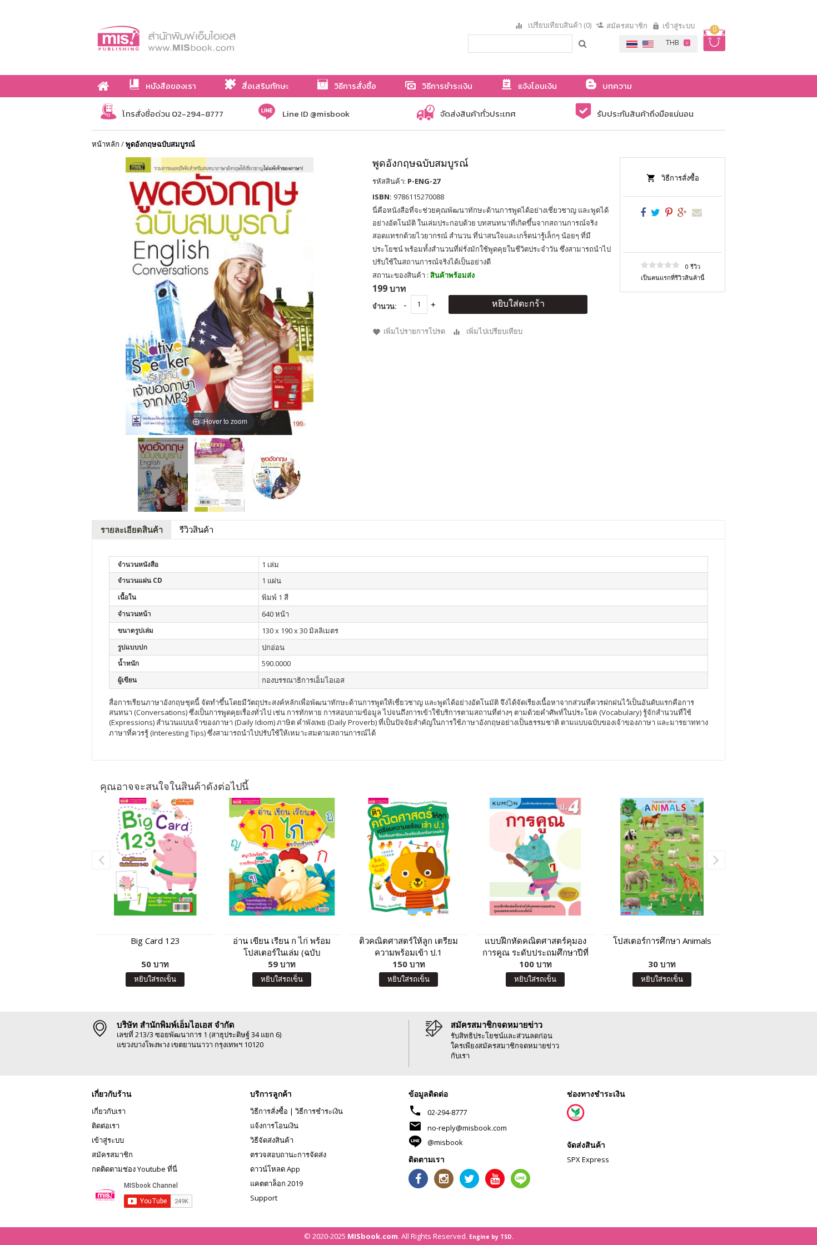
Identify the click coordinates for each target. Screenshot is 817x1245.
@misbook (445, 1142)
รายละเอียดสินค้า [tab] (132, 529)
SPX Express (588, 1159)
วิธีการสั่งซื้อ (680, 178)
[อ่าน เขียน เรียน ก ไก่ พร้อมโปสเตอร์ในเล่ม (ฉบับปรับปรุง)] (282, 857)
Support (263, 1198)
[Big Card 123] (155, 857)
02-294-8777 (447, 1112)
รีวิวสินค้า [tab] (196, 529)
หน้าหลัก (105, 144)
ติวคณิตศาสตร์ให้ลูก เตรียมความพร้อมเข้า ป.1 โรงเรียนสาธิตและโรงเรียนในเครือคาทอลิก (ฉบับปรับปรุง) (408, 946)
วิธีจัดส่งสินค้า (271, 1140)
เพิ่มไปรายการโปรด (414, 331)
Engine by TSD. (491, 1237)
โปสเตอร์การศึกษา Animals (662, 940)
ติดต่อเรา (105, 1126)
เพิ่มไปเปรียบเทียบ (494, 331)
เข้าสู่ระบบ (678, 26)
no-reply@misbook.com (467, 1128)
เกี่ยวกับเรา (109, 1111)
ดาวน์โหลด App (275, 1169)
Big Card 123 (155, 940)
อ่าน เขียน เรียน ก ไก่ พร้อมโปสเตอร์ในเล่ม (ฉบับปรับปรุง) (282, 946)
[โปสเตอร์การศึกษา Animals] (662, 857)
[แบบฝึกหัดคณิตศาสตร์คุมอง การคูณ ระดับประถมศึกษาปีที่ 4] (535, 857)
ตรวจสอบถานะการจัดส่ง (288, 1154)
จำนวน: (384, 306)
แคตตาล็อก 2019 (276, 1183)
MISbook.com (372, 1236)
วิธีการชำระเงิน (319, 1111)
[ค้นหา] (583, 43)
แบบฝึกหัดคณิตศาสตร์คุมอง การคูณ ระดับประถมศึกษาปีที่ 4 (535, 946)
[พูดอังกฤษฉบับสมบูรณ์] (163, 475)
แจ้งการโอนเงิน (274, 1126)
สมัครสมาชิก (626, 26)
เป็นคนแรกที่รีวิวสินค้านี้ (673, 277)
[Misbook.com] (197, 37)
